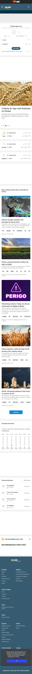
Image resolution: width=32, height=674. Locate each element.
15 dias (3, 581)
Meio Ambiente (6, 632)
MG (7, 271)
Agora (3, 572)
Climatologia (19, 581)
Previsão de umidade (21, 576)
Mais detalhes (16, 48)
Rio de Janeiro (28, 316)
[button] (3, 125)
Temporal (28, 402)
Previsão (4, 569)
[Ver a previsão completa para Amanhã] (16, 146)
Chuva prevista (6, 617)
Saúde (3, 630)
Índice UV (18, 578)
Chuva (22, 402)
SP (13, 230)
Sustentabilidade (6, 639)
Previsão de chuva (21, 572)
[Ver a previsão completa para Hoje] (16, 134)
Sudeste (8, 230)
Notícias (4, 623)
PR (29, 271)
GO (3, 230)
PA (17, 271)
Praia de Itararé (11, 499)
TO (21, 271)
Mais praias (27, 480)
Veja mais (16, 412)
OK (17, 661)
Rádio (17, 628)
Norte (12, 271)
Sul (25, 271)
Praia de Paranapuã (12, 492)
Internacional (5, 641)
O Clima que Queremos (8, 635)
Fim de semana (6, 578)
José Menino (10, 505)
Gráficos (18, 569)
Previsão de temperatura (22, 574)
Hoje (3, 574)
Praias (3, 583)
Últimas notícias (6, 626)
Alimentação (5, 628)
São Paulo (19, 230)
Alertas (3, 637)
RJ (25, 230)
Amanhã (4, 576)
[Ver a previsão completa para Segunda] (16, 157)
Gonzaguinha (10, 485)
